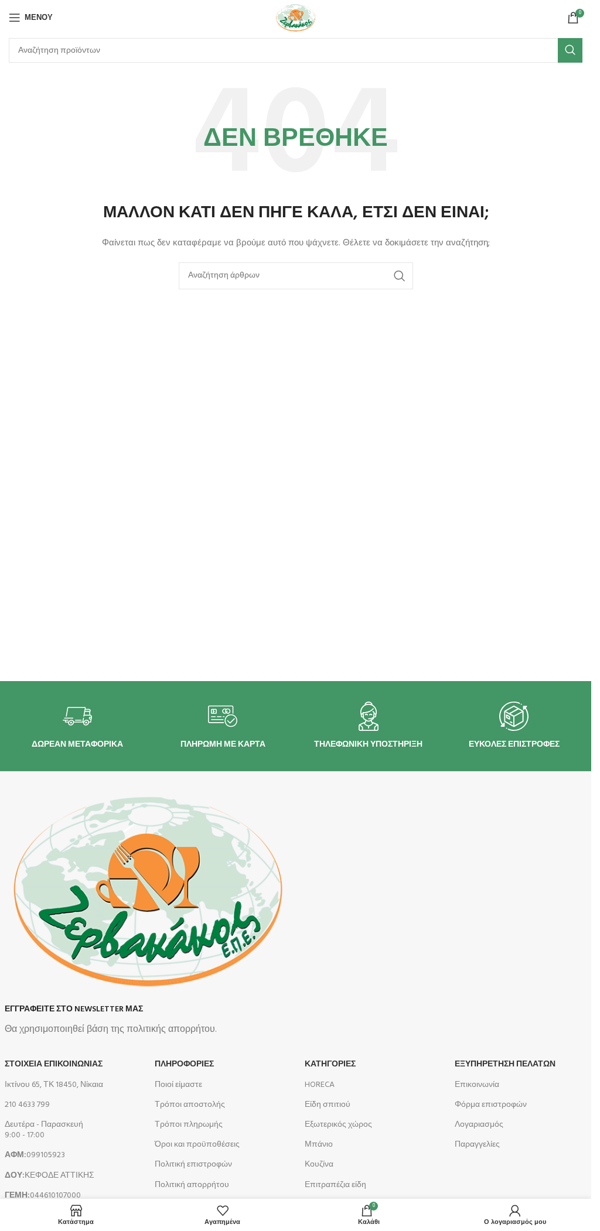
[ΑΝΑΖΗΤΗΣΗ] (570, 50)
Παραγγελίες (477, 1144)
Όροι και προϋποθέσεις (197, 1144)
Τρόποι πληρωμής (189, 1124)
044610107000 (43, 1195)
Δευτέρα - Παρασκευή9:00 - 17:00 (44, 1130)
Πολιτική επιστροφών (193, 1164)
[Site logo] (295, 18)
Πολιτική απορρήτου (192, 1185)
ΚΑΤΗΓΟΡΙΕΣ (330, 1064)
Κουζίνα (319, 1164)
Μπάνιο (319, 1144)
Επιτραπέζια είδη (335, 1185)
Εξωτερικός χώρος (338, 1124)
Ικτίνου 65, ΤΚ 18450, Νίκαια (54, 1085)
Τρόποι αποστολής (190, 1105)
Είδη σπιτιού (327, 1105)
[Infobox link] (77, 726)
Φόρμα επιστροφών (491, 1105)
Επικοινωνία (477, 1085)
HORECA (320, 1085)
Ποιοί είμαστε (178, 1085)
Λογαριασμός (479, 1124)
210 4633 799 (27, 1105)
